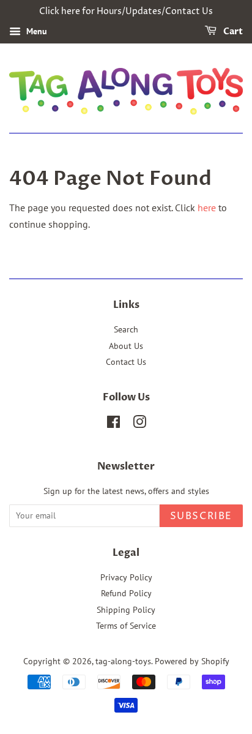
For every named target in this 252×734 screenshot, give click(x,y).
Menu (35, 31)
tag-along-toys (123, 661)
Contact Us (126, 361)
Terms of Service (126, 625)
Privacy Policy (126, 577)
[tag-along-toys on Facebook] (113, 424)
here (207, 207)
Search (126, 329)
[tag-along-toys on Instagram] (139, 424)
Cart (232, 31)
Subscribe (201, 516)
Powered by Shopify (192, 661)
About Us (126, 345)
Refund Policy (126, 593)
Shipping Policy (126, 609)
